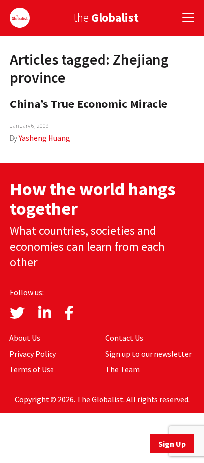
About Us (24, 338)
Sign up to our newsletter (148, 354)
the (106, 17)
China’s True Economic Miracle (88, 103)
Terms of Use (31, 369)
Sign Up (172, 444)
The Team (122, 369)
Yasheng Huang (44, 138)
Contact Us (124, 338)
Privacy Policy (32, 354)
